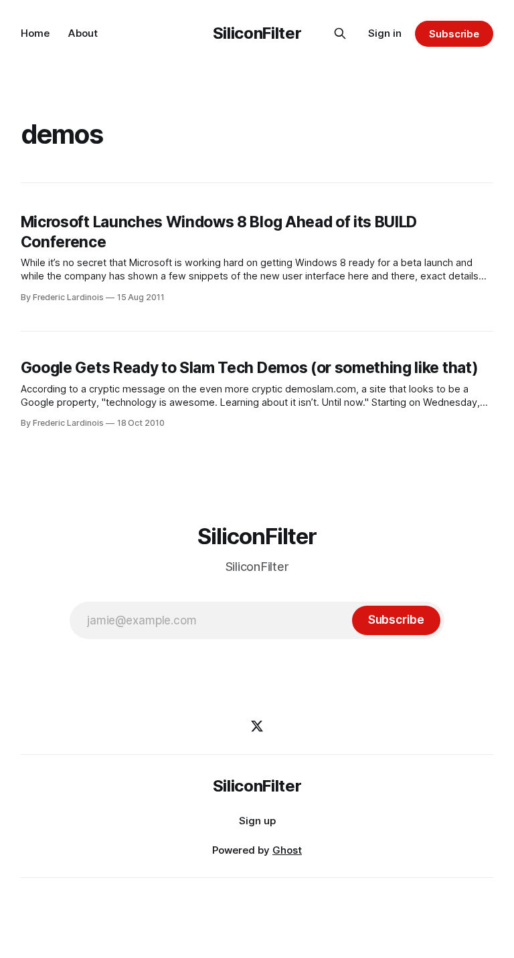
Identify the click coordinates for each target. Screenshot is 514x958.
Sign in (385, 33)
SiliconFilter (257, 33)
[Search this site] (340, 33)
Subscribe (454, 33)
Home (35, 33)
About (83, 33)
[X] (257, 726)
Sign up (257, 820)
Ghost (287, 850)
